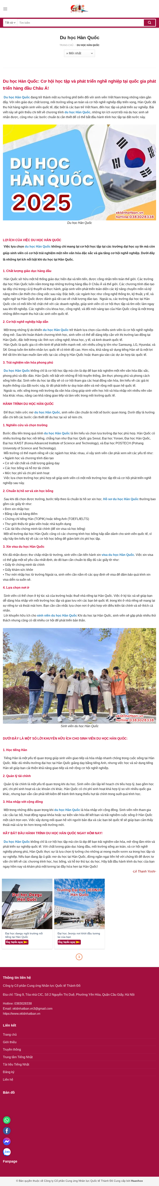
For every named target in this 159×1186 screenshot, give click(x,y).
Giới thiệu (9, 1042)
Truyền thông (12, 1049)
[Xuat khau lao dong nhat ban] (79, 9)
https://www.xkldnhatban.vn (21, 1013)
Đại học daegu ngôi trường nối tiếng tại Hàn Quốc (24, 935)
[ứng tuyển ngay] (17, 942)
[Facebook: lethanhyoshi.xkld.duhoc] (7, 1131)
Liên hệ (8, 1079)
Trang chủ (66, 45)
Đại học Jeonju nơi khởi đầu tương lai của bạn (79, 935)
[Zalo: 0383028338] (7, 1152)
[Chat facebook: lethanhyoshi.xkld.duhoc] (7, 1141)
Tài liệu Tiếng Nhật (16, 1064)
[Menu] (5, 9)
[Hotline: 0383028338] (7, 1120)
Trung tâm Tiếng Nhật (18, 1057)
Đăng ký (8, 1072)
